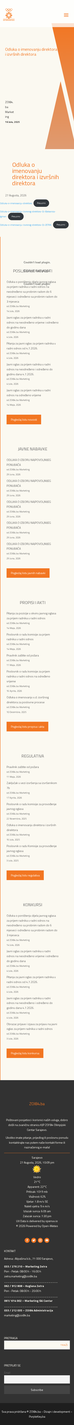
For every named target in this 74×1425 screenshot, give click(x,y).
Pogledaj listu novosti (24, 419)
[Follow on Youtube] (46, 1240)
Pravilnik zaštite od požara (23, 655)
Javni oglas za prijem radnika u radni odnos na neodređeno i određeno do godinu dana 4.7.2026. (30, 369)
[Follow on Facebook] (27, 1240)
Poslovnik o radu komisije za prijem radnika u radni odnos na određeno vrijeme (28, 676)
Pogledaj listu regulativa (25, 875)
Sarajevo (37, 1157)
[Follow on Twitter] (33, 1240)
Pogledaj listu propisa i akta (27, 726)
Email (7, 1373)
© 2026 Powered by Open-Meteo (37, 1226)
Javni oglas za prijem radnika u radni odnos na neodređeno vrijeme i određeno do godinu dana (33, 322)
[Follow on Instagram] (40, 1240)
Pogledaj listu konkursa (25, 1053)
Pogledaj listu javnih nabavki (28, 573)
